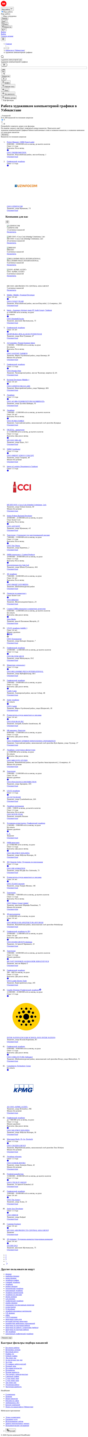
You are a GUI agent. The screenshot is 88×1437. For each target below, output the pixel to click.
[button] (3, 32)
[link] (5, 23)
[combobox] (11, 59)
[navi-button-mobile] (3, 39)
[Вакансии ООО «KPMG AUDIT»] (46, 1088)
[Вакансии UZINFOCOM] (46, 186)
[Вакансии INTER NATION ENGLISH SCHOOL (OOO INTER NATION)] (46, 1017)
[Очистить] (4, 65)
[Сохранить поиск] (3, 71)
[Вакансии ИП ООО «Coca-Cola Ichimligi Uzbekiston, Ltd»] (46, 488)
